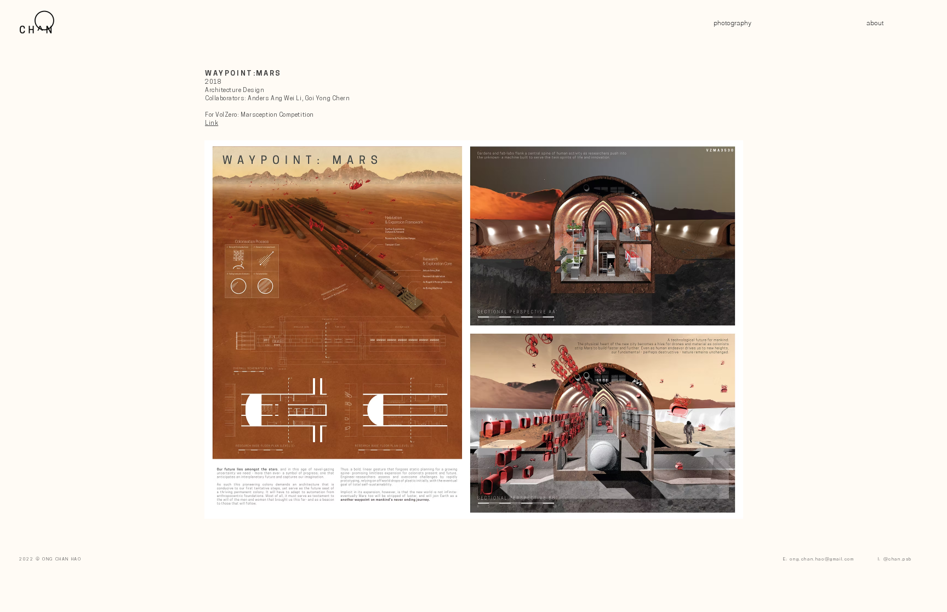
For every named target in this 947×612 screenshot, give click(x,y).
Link (211, 124)
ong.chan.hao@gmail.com (822, 559)
